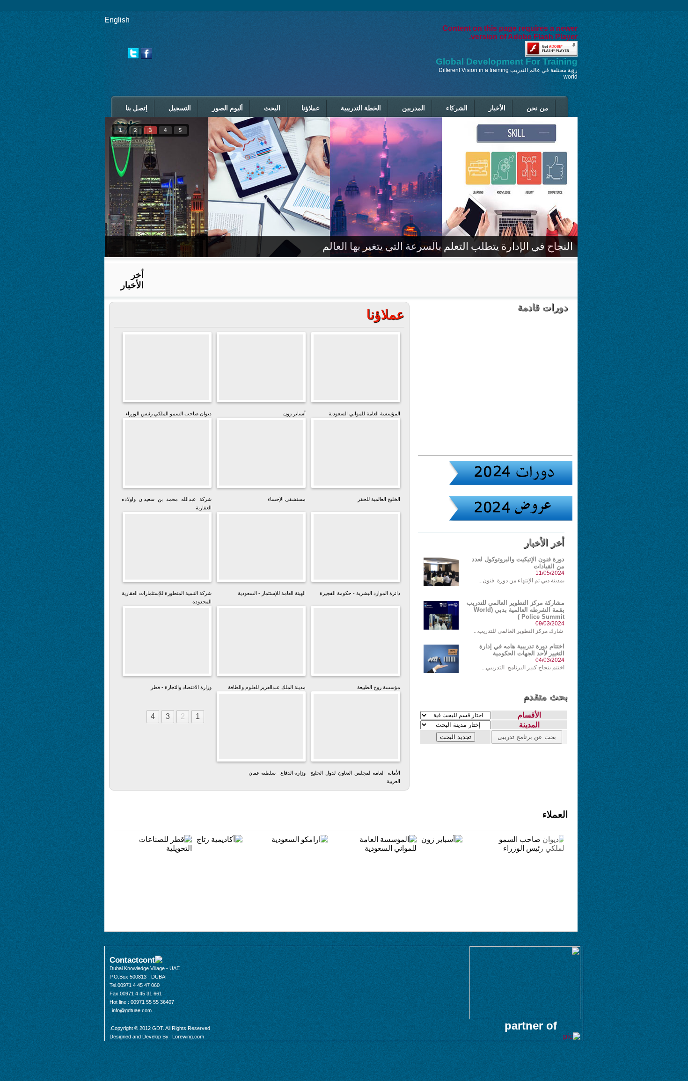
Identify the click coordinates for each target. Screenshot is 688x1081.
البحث (272, 108)
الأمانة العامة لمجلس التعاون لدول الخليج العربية (355, 732)
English (117, 20)
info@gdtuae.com (132, 1010)
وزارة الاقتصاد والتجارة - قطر (167, 643)
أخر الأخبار (132, 280)
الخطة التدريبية (361, 108)
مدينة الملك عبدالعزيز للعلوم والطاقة (261, 643)
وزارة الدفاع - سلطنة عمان (261, 729)
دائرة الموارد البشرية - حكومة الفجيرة (355, 549)
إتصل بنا (136, 108)
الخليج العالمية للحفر (355, 452)
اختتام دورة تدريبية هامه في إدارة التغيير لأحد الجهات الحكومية (521, 650)
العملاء (555, 814)
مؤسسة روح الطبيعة (356, 640)
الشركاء (457, 108)
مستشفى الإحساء (261, 452)
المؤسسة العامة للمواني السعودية (356, 369)
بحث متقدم (545, 696)
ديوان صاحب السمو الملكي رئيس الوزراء (166, 369)
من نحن (538, 108)
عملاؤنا (310, 108)
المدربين (413, 108)
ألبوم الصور (227, 108)
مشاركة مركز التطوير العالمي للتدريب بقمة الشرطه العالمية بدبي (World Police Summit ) (515, 609)
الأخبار (497, 108)
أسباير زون (261, 366)
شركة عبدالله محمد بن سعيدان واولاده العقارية (167, 455)
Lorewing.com (188, 1036)
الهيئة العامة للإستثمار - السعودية (261, 549)
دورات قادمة (543, 307)
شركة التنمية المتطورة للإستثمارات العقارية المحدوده (167, 553)
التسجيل (179, 108)
